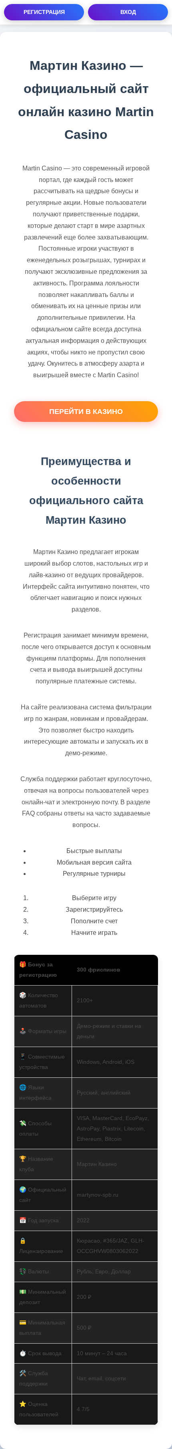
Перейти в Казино (86, 412)
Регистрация (44, 12)
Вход (128, 12)
